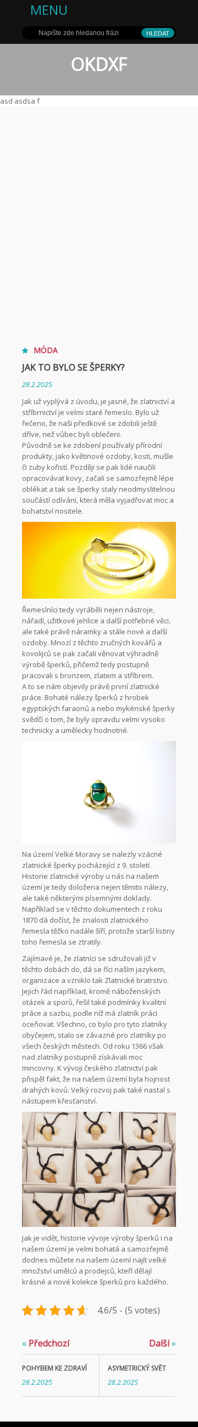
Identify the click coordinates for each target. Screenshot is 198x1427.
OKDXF (99, 64)
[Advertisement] (99, 210)
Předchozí (45, 1343)
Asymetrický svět (137, 1368)
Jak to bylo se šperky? (73, 367)
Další (162, 1343)
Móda (46, 350)
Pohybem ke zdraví (54, 1368)
